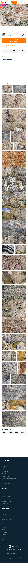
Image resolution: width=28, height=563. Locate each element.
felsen (16, 555)
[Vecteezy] (2, 2)
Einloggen (21, 2)
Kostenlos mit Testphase (14, 40)
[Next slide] (22, 555)
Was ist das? (14, 56)
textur (4, 555)
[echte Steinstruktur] (7, 88)
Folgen (23, 35)
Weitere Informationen (8, 58)
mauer (10, 555)
